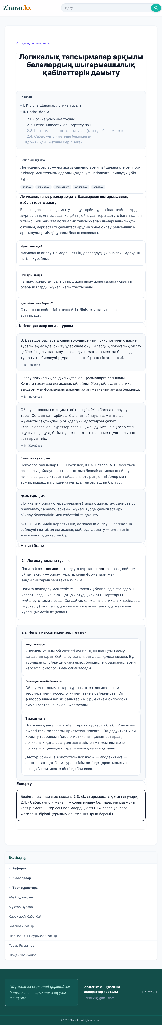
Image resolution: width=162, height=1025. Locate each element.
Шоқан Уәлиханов (23, 955)
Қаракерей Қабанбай (25, 916)
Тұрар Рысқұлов (21, 945)
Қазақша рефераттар (36, 43)
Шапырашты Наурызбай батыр (33, 936)
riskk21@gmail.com (100, 998)
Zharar (17, 8)
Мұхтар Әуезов (21, 907)
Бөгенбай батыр (21, 926)
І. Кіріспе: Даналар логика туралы (52, 105)
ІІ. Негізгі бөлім (36, 112)
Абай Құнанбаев (21, 897)
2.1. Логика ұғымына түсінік (51, 119)
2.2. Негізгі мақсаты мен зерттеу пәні (59, 125)
